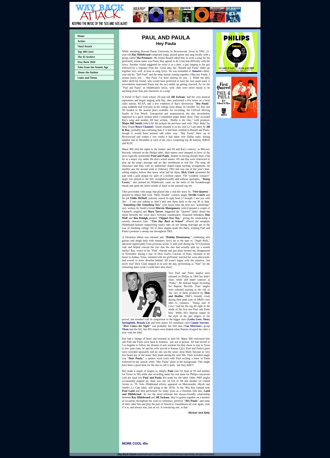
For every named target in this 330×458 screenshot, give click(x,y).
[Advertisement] (94, 142)
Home (81, 36)
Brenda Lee (143, 322)
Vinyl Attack (85, 46)
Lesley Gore (195, 319)
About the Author (88, 72)
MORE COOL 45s (135, 443)
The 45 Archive (86, 57)
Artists (81, 41)
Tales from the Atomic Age (93, 67)
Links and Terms (87, 77)
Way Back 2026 (86, 62)
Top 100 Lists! (86, 51)
